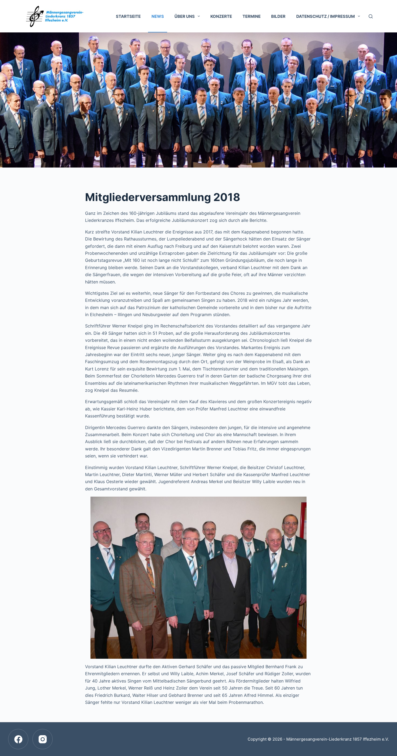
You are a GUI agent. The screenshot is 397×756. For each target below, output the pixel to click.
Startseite (128, 16)
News (158, 16)
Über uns (184, 16)
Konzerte (221, 16)
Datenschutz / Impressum (325, 16)
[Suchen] (371, 16)
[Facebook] (18, 739)
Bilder (278, 16)
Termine (252, 16)
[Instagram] (42, 739)
